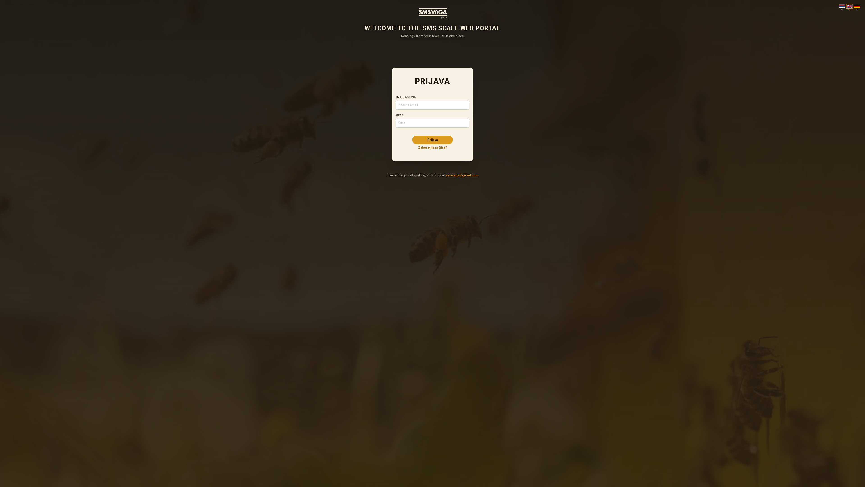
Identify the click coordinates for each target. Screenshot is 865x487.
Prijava (432, 140)
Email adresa (406, 97)
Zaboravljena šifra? (432, 147)
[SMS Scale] (432, 13)
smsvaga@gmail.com (462, 175)
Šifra (399, 115)
